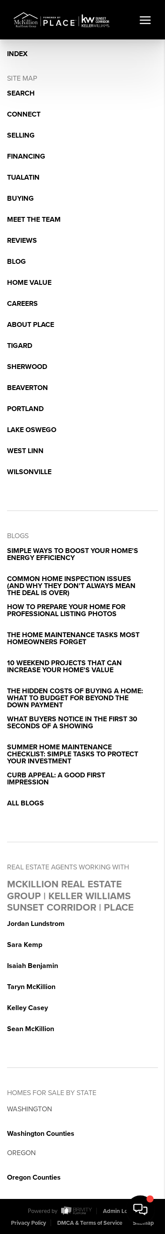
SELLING (21, 135)
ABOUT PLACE (30, 324)
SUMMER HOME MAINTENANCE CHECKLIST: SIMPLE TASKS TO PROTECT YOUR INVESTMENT (72, 754)
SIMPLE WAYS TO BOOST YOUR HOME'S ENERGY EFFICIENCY (72, 554)
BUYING (20, 198)
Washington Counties (40, 1133)
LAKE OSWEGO (31, 429)
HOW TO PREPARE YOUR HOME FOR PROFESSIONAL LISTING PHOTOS (66, 610)
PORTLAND (25, 408)
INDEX (17, 54)
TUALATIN (23, 177)
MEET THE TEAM (34, 219)
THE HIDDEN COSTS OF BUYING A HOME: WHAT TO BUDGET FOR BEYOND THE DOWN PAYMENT (75, 698)
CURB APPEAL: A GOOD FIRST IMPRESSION (56, 779)
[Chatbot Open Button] (140, 1209)
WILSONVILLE (29, 471)
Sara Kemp (24, 944)
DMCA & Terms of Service (89, 1223)
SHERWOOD (27, 366)
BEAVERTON (27, 387)
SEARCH (21, 93)
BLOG (16, 261)
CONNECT (23, 114)
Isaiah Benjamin (32, 965)
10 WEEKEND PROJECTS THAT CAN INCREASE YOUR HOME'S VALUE (64, 667)
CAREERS (22, 303)
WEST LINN (25, 450)
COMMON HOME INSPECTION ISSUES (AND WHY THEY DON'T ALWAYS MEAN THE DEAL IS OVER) (71, 585)
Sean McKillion (30, 1028)
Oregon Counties (34, 1177)
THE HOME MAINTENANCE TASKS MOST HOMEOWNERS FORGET (73, 638)
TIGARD (19, 345)
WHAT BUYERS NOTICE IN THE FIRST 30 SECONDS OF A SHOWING (72, 723)
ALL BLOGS (25, 803)
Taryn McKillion (31, 986)
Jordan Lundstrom (36, 923)
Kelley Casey (27, 1007)
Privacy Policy (28, 1223)
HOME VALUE (29, 282)
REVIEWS (22, 240)
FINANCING (26, 156)
